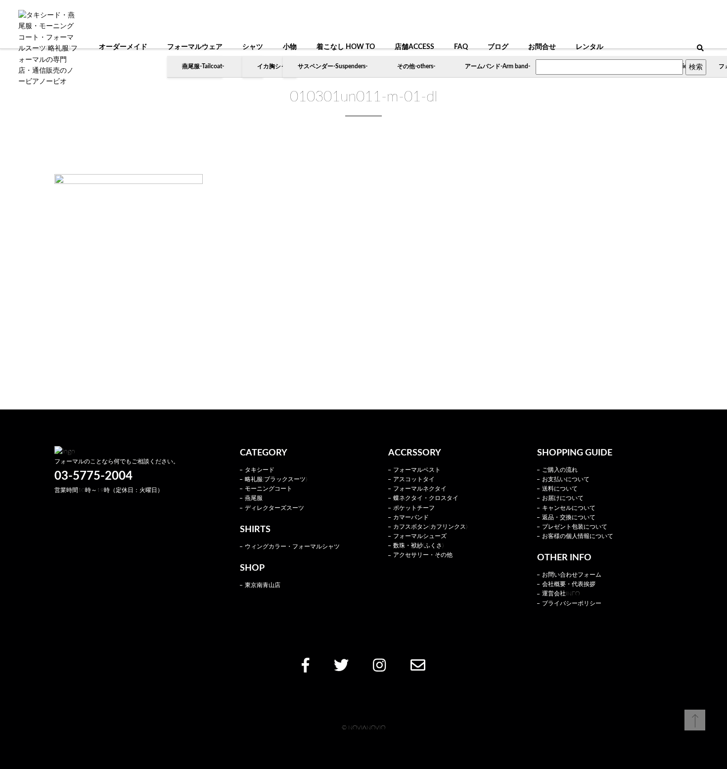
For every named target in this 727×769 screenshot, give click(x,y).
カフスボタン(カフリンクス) (430, 527)
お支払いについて (566, 479)
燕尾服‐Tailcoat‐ (203, 66)
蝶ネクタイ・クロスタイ (425, 498)
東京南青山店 (262, 585)
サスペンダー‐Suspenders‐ (332, 66)
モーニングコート (268, 489)
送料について (560, 489)
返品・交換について (568, 517)
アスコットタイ (414, 479)
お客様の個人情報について (577, 536)
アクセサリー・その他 (423, 555)
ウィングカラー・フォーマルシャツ (292, 546)
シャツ (252, 47)
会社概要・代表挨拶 (568, 584)
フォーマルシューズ (420, 536)
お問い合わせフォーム (571, 575)
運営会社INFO (561, 593)
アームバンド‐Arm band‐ (497, 66)
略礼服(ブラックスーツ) (276, 479)
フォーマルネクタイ (420, 489)
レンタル (589, 47)
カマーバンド (411, 517)
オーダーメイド (123, 47)
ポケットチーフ (414, 508)
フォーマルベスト (417, 470)
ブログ (498, 47)
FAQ (461, 47)
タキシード (259, 470)
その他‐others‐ (416, 66)
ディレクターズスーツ (274, 508)
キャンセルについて (568, 508)
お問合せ (542, 47)
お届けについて (563, 498)
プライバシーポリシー (571, 603)
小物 (290, 47)
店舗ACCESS (414, 47)
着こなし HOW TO (346, 47)
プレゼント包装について (574, 527)
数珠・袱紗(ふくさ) (418, 545)
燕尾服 (254, 498)
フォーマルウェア (195, 47)
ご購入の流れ (560, 470)
